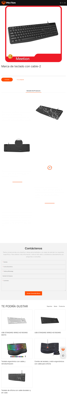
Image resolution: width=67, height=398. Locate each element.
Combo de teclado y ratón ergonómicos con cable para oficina (49, 362)
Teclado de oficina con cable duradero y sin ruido (16, 391)
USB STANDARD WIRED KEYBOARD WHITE (14, 334)
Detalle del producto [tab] (33, 91)
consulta (7, 79)
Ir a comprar (20, 79)
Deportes (49, 306)
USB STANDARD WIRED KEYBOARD (48, 332)
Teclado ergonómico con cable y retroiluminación (13, 362)
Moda (55, 306)
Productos (62, 306)
